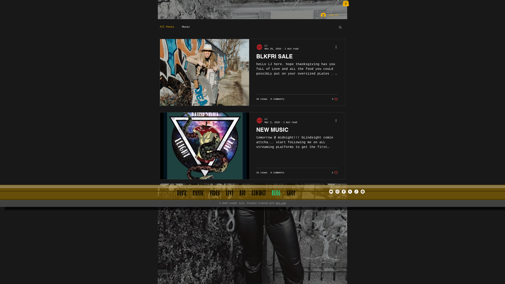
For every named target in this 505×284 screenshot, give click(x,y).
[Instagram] (337, 192)
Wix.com (281, 203)
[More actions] (337, 47)
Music (186, 26)
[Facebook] (344, 192)
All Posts (167, 26)
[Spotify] (363, 192)
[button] (340, 27)
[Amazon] (350, 192)
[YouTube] (331, 192)
